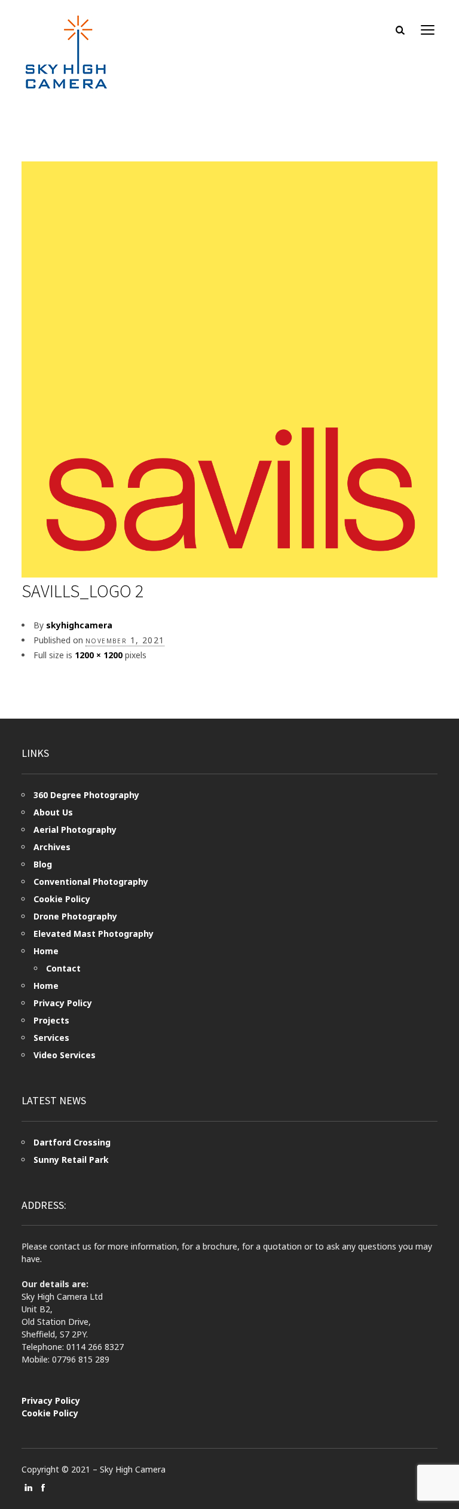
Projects (51, 1020)
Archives (52, 847)
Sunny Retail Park (71, 1159)
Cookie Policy (61, 899)
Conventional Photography (90, 881)
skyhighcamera (79, 625)
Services (51, 1037)
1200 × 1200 (99, 655)
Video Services (64, 1055)
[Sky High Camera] (66, 52)
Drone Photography (75, 916)
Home (46, 951)
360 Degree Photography (86, 795)
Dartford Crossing (72, 1142)
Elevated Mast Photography (93, 933)
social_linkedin (29, 1487)
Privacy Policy (62, 1003)
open (427, 30)
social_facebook (43, 1487)
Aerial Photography (75, 829)
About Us (53, 812)
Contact (63, 968)
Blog (42, 864)
